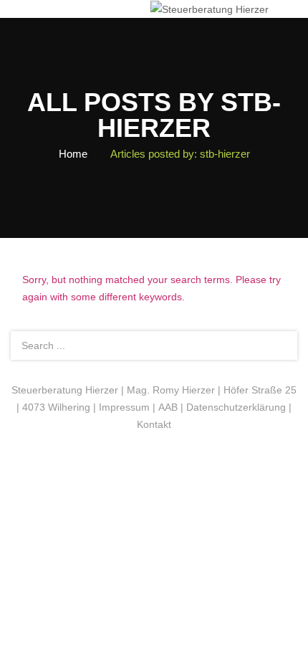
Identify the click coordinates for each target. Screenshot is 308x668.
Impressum (124, 407)
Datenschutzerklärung (236, 407)
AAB (168, 407)
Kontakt (154, 424)
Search (278, 345)
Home (73, 154)
